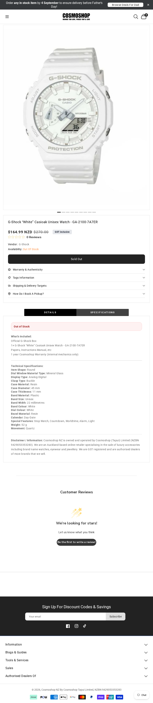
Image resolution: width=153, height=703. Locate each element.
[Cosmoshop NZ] (76, 17)
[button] (136, 17)
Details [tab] (50, 312)
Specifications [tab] (102, 312)
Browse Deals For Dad (125, 4)
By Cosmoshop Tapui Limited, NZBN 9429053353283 (90, 689)
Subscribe (116, 616)
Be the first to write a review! (76, 542)
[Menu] (10, 17)
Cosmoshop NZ (50, 689)
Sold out (76, 259)
